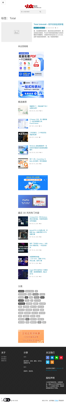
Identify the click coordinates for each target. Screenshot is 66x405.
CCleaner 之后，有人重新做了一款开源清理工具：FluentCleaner (38, 121)
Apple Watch (29, 291)
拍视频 (21, 313)
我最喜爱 (28, 310)
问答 (39, 322)
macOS (21, 300)
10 (57, 28)
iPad (31, 297)
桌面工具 (34, 313)
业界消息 (29, 303)
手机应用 (36, 310)
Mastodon (59, 368)
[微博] (61, 357)
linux (42, 297)
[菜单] (3, 2)
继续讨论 (3, 361)
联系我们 (3, 359)
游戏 (20, 316)
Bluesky (48, 370)
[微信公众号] (56, 357)
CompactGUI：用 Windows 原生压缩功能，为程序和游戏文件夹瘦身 (38, 219)
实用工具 (36, 28)
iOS (26, 297)
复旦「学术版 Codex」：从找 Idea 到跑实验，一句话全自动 (38, 245)
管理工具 (21, 319)
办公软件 (42, 303)
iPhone (36, 297)
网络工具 (40, 319)
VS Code (37, 300)
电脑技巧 (26, 316)
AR (36, 291)
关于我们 (3, 357)
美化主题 (21, 322)
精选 (27, 319)
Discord (54, 370)
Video (27, 300)
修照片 (36, 303)
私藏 (38, 316)
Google (21, 297)
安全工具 (40, 307)
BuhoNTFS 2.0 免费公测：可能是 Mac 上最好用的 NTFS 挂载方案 (39, 232)
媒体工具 (33, 307)
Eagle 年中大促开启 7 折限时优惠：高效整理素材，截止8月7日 (39, 272)
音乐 (44, 322)
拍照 (42, 310)
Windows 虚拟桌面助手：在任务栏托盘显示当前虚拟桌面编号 (38, 148)
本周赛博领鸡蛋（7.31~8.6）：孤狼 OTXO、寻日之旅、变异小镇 (38, 258)
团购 (20, 307)
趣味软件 (33, 322)
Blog (29, 294)
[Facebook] (47, 357)
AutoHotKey (22, 294)
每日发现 (42, 313)
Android (21, 291)
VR (32, 300)
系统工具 (42, 28)
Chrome (35, 294)
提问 (25, 367)
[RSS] (52, 362)
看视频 (33, 316)
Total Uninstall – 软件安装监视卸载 (48, 24)
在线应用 (26, 307)
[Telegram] (52, 357)
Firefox (42, 294)
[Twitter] (47, 362)
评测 (27, 322)
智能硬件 (27, 313)
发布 (25, 357)
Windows (21, 303)
